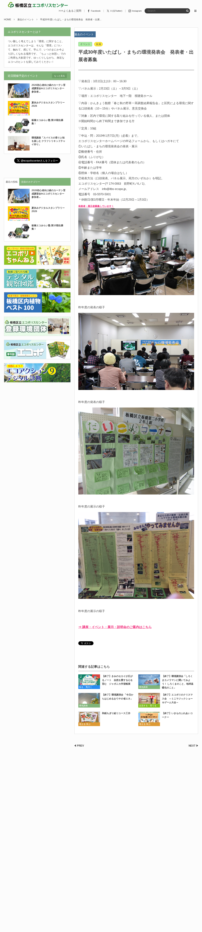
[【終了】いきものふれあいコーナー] (149, 718)
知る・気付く (85, 687)
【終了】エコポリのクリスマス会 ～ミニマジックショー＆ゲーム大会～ (177, 698)
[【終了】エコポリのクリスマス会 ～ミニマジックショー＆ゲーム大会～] (149, 700)
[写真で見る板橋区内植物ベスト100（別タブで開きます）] (37, 310)
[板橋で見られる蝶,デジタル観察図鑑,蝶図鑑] (37, 285)
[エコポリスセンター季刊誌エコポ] (37, 356)
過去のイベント (84, 34)
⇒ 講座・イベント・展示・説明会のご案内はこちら (115, 627)
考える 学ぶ (85, 724)
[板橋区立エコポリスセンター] (38, 5)
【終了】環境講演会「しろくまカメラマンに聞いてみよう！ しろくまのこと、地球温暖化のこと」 (177, 682)
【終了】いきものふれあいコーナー (177, 715)
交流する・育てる (147, 705)
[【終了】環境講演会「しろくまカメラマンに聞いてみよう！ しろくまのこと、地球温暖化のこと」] (149, 681)
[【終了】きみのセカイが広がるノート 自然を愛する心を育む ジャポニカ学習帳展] (89, 681)
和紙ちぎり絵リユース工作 (116, 713)
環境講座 (143, 687)
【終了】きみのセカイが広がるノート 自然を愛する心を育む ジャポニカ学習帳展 (117, 680)
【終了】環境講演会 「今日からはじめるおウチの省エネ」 (117, 696)
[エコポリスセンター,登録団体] (37, 333)
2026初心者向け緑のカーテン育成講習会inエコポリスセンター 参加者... (49, 88)
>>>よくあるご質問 (70, 11)
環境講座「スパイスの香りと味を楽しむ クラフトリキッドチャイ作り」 (48, 141)
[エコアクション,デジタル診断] (37, 380)
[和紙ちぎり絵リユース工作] (89, 718)
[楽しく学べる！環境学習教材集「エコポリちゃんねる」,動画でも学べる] (37, 262)
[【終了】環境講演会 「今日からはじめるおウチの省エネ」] (89, 700)
